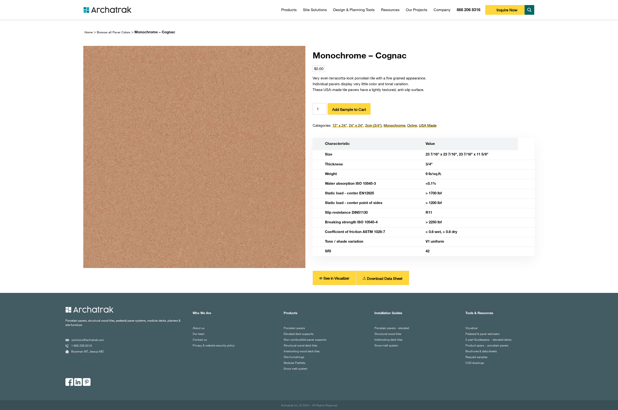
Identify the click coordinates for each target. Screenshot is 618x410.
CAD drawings (474, 363)
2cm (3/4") (373, 125)
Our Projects (416, 9)
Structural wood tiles (387, 334)
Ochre (412, 125)
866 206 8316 (468, 10)
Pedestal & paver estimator (482, 334)
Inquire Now (507, 9)
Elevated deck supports (299, 334)
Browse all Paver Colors (113, 32)
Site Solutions (315, 9)
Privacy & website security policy (214, 345)
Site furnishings (294, 357)
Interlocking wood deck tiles (302, 351)
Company (442, 9)
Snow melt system (295, 368)
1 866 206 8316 (81, 345)
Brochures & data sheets (481, 351)
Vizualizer (471, 328)
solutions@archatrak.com (87, 340)
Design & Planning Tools (354, 9)
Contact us (200, 339)
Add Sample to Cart (349, 109)
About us (198, 328)
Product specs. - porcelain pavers (486, 345)
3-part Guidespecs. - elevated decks (488, 339)
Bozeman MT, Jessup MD (87, 351)
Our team (198, 334)
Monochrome (394, 125)
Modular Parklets (294, 363)
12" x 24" (339, 125)
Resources (390, 9)
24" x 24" (356, 125)
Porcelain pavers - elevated (391, 328)
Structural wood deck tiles (300, 345)
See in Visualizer (336, 278)
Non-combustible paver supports (305, 339)
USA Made (427, 125)
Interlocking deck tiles (388, 339)
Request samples (476, 357)
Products (289, 9)
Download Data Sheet (384, 278)
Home (88, 32)
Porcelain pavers (294, 328)
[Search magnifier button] (529, 10)
